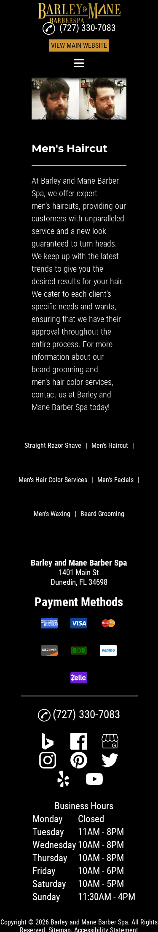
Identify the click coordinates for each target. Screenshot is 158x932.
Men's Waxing (52, 514)
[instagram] (47, 766)
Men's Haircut (109, 445)
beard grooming (58, 369)
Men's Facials (115, 480)
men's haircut (53, 206)
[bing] (47, 747)
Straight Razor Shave (52, 445)
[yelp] (63, 784)
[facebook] (79, 747)
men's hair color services (72, 382)
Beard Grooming (102, 514)
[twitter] (110, 766)
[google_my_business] (110, 747)
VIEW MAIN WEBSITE (79, 45)
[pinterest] (79, 766)
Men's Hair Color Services (53, 480)
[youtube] (94, 784)
